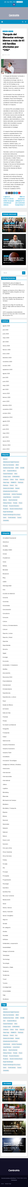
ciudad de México (11, 470)
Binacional (6, 573)
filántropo (5, 485)
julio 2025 (5, 377)
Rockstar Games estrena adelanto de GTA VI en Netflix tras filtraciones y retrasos (13, 299)
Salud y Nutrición (8, 911)
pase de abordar (13, 500)
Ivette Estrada (6, 494)
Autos (4, 562)
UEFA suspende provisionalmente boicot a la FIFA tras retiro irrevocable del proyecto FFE (14, 313)
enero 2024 (6, 449)
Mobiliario (5, 804)
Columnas (6, 601)
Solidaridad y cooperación (10, 943)
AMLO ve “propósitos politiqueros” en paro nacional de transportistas (20, 201)
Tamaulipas (6, 955)
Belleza (5, 566)
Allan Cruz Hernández (8, 465)
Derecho (5, 649)
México (5, 500)
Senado (5, 923)
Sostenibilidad (7, 947)
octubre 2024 (7, 413)
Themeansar (14, 1180)
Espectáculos (6, 693)
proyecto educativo (14, 505)
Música (5, 816)
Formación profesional (9, 725)
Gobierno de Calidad (8, 488)
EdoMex (5, 669)
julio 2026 (5, 330)
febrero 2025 (6, 397)
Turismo (5, 983)
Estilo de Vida (6, 713)
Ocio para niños (7, 848)
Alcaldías (5, 546)
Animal (5, 554)
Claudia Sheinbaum (8, 473)
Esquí (4, 701)
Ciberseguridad (7, 585)
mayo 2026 (6, 337)
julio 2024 (5, 425)
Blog (4, 577)
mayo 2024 (6, 433)
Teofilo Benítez (12, 517)
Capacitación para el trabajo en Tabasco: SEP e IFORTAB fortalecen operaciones (13, 284)
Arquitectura (6, 558)
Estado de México (8, 705)
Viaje (4, 995)
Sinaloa (5, 931)
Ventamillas (6, 520)
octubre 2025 (6, 365)
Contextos (5, 479)
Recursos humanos (8, 895)
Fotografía (6, 729)
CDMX (17, 467)
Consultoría (6, 613)
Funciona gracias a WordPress (8, 1178)
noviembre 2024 (7, 409)
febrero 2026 (6, 349)
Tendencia (6, 971)
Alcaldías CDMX (7, 550)
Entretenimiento (7, 689)
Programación (7, 880)
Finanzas (5, 717)
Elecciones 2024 (7, 677)
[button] (22, 22)
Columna (5, 597)
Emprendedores (7, 681)
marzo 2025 (6, 393)
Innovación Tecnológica (10, 760)
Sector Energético (8, 915)
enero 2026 (6, 353)
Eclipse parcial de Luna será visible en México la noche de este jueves (14, 260)
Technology (6, 959)
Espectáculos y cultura (9, 697)
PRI (4, 868)
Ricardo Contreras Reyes (16, 508)
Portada (11, 31)
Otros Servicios (7, 856)
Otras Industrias (7, 852)
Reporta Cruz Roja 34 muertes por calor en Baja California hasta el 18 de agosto (14, 306)
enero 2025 (6, 401)
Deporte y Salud (7, 637)
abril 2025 (5, 389)
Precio (20, 503)
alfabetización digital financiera (11, 462)
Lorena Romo (16, 497)
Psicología (6, 884)
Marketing (6, 792)
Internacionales (7, 776)
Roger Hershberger (8, 511)
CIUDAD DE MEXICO (9, 593)
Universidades (7, 991)
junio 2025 (6, 381)
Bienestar (5, 570)
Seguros (5, 919)
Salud (4, 903)
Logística (5, 788)
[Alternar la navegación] (25, 22)
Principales (6, 876)
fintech (12, 485)
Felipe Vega (6, 482)
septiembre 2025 (7, 369)
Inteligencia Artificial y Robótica (12, 764)
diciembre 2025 (7, 357)
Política (5, 860)
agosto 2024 (6, 421)
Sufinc (4, 517)
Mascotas (5, 796)
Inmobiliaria (6, 756)
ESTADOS (6, 709)
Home (2, 1183)
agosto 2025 (6, 373)
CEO (4, 470)
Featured (22, 479)
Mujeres (5, 812)
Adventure (6, 542)
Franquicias (6, 732)
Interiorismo (6, 768)
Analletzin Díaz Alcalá (8, 467)
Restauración (6, 899)
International (6, 780)
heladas (17, 488)
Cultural (5, 629)
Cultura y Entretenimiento (10, 625)
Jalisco (5, 784)
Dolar (16, 479)
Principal (5, 505)
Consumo (5, 617)
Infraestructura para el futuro (10, 491)
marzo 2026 (6, 345)
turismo (19, 517)
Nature (5, 836)
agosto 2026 (6, 326)
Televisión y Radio (8, 967)
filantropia (20, 482)
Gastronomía (6, 740)
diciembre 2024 (7, 405)
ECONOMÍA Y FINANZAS (10, 665)
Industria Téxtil (7, 752)
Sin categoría (6, 927)
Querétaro (6, 888)
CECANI (22, 467)
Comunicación (7, 609)
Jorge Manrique (7, 497)
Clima (15, 473)
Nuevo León (6, 840)
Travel (4, 979)
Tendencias (6, 975)
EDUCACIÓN (6, 223)
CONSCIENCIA (15, 476)
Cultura (12, 479)
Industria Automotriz (9, 748)
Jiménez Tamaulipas (17, 494)
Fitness (5, 721)
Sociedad (5, 935)
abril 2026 (6, 341)
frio (16, 485)
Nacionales (6, 824)
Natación (5, 828)
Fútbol (4, 736)
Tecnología (6, 963)
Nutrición (5, 844)
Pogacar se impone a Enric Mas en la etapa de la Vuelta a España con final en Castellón (13, 291)
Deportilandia (6, 645)
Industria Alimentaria (9, 744)
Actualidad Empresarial (9, 538)
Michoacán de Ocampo (9, 800)
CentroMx (14, 15)
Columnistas (6, 605)
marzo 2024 (6, 441)
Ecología (5, 657)
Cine (4, 589)
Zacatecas (6, 999)
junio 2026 (6, 333)
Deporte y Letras (7, 633)
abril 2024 (6, 437)
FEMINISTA (13, 482)
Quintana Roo (7, 891)
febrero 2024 (6, 445)
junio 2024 (6, 429)
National (5, 832)
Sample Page (8, 1183)
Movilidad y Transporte (9, 808)
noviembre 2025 (7, 361)
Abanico (5, 459)
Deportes (5, 641)
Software (5, 939)
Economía (6, 661)
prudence (5, 508)
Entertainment (7, 685)
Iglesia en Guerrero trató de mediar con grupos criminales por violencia (8, 201)
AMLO (17, 465)
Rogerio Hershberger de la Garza (11, 514)
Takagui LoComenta (8, 951)
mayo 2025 (6, 385)
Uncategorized (7, 987)
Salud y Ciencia (7, 907)
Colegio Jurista (7, 476)
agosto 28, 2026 (10, 1096)
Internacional (6, 772)
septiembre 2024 (7, 417)
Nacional (5, 31)
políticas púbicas (7, 503)
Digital (4, 653)
